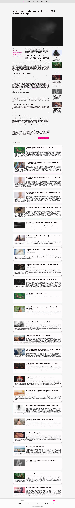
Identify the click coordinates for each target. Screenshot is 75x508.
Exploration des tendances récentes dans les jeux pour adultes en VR (43, 236)
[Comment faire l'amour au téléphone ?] (57, 65)
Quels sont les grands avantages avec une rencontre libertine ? (57, 96)
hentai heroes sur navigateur (33, 88)
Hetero (42, 1)
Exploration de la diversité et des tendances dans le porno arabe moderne (42, 250)
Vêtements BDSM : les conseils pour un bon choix (38, 335)
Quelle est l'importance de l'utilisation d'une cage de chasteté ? (41, 279)
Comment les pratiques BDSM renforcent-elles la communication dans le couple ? (43, 178)
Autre (46, 1)
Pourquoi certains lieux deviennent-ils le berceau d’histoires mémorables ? (41, 148)
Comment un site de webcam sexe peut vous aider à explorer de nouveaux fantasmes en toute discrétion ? (42, 391)
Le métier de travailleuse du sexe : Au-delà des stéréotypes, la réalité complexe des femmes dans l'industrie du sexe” (43, 349)
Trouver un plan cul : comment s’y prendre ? (37, 293)
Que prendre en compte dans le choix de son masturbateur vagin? (57, 109)
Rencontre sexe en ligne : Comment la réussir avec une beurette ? (42, 363)
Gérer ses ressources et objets (17, 54)
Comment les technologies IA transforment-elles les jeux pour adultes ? (43, 208)
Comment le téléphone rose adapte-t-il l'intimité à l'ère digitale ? (42, 222)
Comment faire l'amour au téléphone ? (56, 69)
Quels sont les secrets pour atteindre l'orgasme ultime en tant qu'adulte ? (41, 307)
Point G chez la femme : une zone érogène (57, 57)
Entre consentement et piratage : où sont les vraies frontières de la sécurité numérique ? (42, 163)
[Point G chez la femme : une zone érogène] (57, 53)
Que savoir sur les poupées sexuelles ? (35, 446)
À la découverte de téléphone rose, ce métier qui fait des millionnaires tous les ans (56, 83)
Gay (37, 1)
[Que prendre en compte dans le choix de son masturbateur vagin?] (57, 104)
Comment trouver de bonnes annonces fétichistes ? (39, 487)
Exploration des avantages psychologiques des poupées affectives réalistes (42, 265)
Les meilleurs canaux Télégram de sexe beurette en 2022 (40, 419)
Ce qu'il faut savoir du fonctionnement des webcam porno (40, 377)
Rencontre (28, 1)
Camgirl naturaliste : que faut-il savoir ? (36, 433)
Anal (33, 1)
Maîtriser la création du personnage (17, 50)
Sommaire (15, 48)
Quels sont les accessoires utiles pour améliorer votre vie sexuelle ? (42, 405)
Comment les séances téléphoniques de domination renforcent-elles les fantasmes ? (43, 193)
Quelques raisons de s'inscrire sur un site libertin (38, 322)
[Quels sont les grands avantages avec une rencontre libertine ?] (57, 91)
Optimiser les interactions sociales (17, 52)
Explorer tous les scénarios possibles (18, 56)
